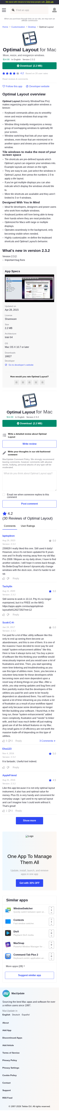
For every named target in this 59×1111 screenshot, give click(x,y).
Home (5, 27)
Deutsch (16, 1015)
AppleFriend (9, 775)
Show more (29, 820)
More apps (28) (14, 966)
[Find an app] (12, 10)
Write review (29, 443)
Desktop (32, 27)
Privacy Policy (9, 1060)
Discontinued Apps (12, 1037)
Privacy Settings (10, 1067)
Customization (18, 27)
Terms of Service (11, 1052)
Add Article (8, 1045)
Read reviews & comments (15, 79)
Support (6, 1090)
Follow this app (14, 86)
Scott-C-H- (8, 622)
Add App (6, 1030)
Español (25, 1015)
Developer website (39, 86)
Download (31, 65)
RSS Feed (7, 1097)
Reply (16, 578)
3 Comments (46, 740)
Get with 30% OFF (30, 883)
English (6, 1015)
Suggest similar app (29, 975)
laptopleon (8, 535)
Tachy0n (7, 586)
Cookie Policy (9, 1075)
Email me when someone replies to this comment (28, 495)
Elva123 (6, 748)
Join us (49, 1)
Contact (6, 1082)
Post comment (29, 503)
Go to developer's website (21, 364)
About (5, 1022)
